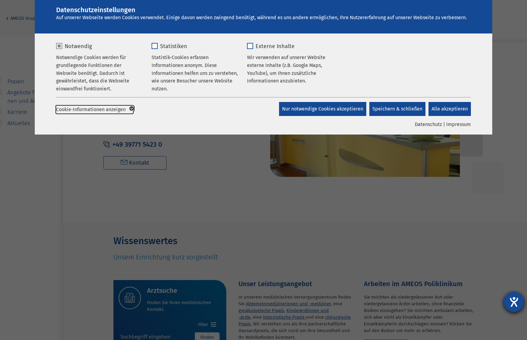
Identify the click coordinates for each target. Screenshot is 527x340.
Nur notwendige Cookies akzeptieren (322, 109)
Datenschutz (428, 124)
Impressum (458, 124)
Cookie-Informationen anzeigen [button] (91, 109)
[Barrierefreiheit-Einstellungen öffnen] (514, 302)
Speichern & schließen (397, 109)
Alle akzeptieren (450, 109)
